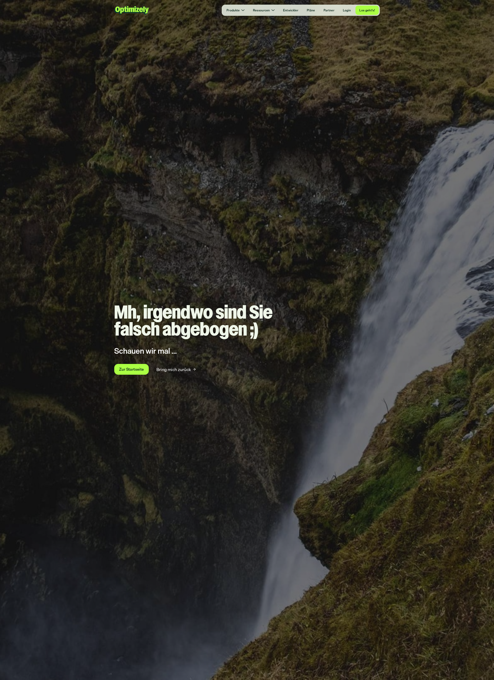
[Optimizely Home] (131, 10)
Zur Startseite (131, 369)
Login (347, 10)
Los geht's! (367, 10)
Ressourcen (261, 10)
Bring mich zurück (173, 369)
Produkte (233, 10)
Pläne (311, 10)
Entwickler (290, 10)
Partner (329, 10)
